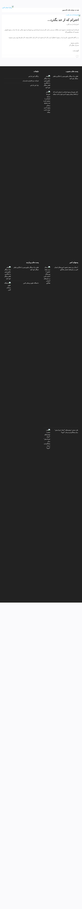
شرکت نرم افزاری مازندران (31, 81)
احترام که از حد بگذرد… (63, 19)
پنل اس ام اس (34, 85)
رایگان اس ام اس (33, 76)
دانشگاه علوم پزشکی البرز (31, 283)
